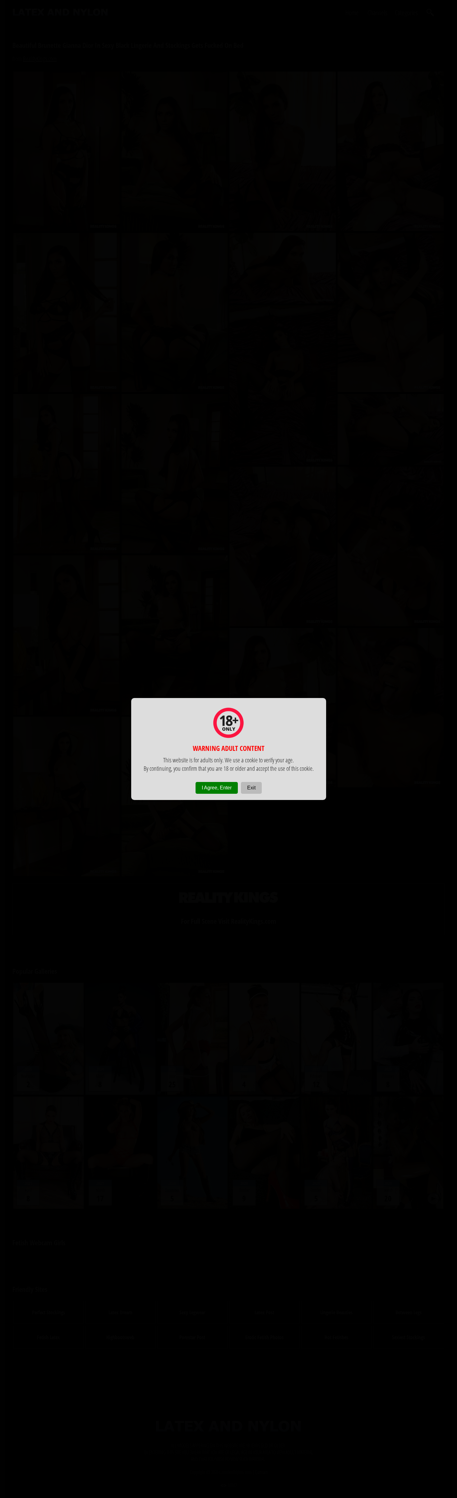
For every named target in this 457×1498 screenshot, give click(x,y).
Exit (251, 787)
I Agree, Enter (217, 787)
